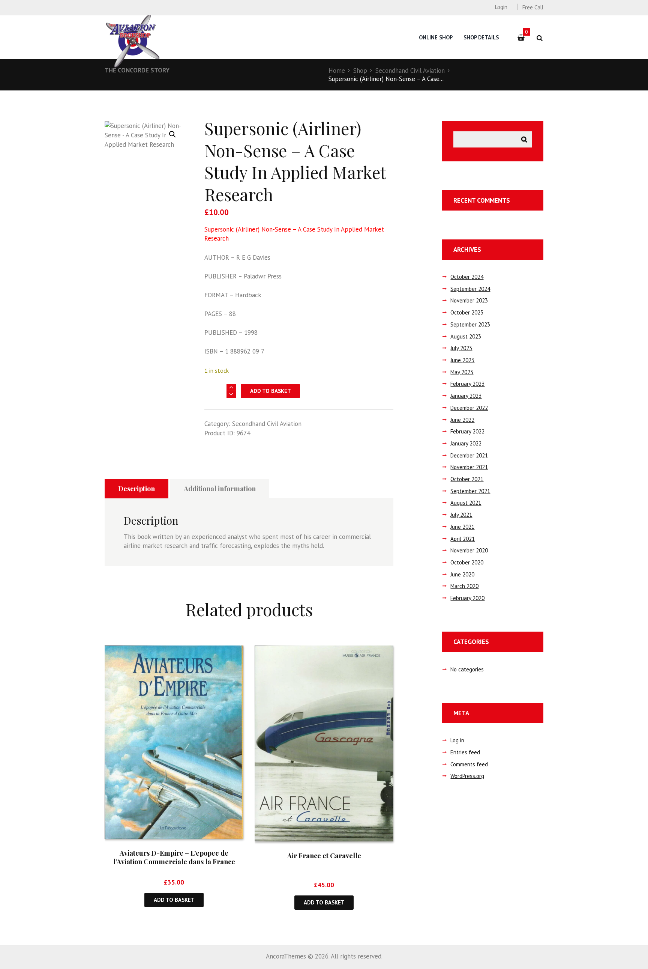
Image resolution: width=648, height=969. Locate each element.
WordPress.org (467, 775)
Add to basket (270, 390)
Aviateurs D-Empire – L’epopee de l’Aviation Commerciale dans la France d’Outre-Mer (174, 862)
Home (336, 70)
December (469, 407)
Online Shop (436, 37)
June (462, 360)
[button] (172, 134)
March (464, 586)
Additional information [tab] (220, 488)
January (466, 395)
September (470, 288)
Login (501, 7)
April (462, 538)
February (467, 383)
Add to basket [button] (174, 899)
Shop (360, 70)
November (469, 300)
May (461, 372)
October (466, 276)
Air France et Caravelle (324, 855)
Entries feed (465, 752)
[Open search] (539, 38)
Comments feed (469, 764)
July (461, 348)
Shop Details (481, 37)
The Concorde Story (137, 70)
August (465, 336)
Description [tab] (136, 488)
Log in (457, 740)
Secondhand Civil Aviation (410, 70)
